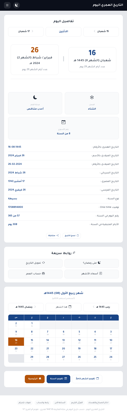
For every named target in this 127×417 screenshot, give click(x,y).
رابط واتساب (43, 403)
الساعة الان (60, 403)
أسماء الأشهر (90, 274)
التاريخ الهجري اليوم (108, 5)
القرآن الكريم (77, 403)
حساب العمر (33, 274)
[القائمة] (7, 5)
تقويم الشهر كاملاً (85, 379)
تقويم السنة (56, 379)
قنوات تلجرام (25, 403)
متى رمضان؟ (90, 263)
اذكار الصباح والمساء (98, 403)
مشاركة (51, 236)
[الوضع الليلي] (16, 5)
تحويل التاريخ (33, 263)
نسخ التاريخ (70, 236)
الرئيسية (33, 379)
